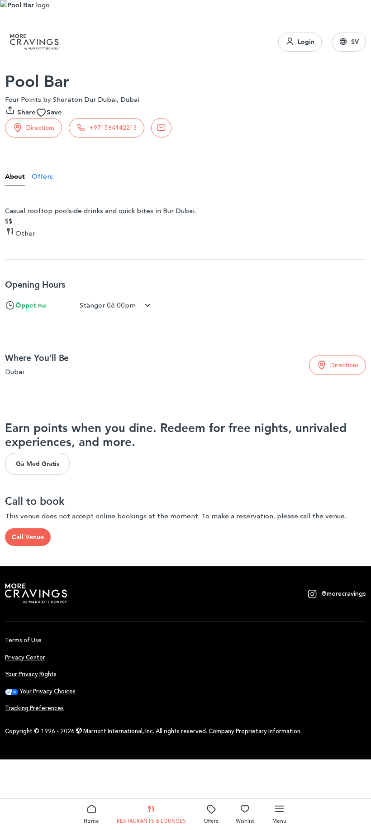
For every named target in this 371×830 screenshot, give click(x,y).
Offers (211, 821)
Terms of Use (23, 640)
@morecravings (343, 594)
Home (91, 821)
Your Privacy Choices (47, 691)
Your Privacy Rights (31, 674)
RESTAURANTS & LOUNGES (151, 821)
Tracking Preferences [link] (34, 708)
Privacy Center (25, 657)
